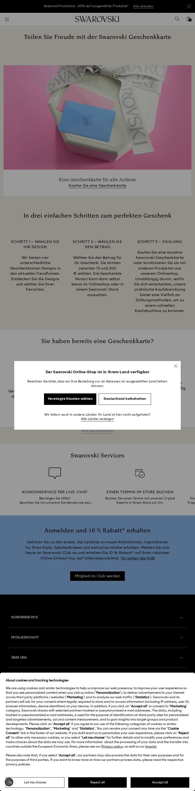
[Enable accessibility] (9, 782)
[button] (175, 366)
